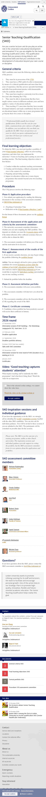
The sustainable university (11, 755)
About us (5, 752)
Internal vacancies (8, 758)
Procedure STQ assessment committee (22, 687)
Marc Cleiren (13, 477)
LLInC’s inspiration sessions (27, 419)
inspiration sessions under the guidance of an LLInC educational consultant (20, 265)
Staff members (22, 2)
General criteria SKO (16, 664)
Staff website (5, 27)
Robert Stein (14, 508)
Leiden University (5, 2)
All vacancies (6, 762)
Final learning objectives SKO (19, 672)
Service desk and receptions (11, 731)
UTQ (32, 79)
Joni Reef (12, 498)
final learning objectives (15, 151)
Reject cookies (27, 794)
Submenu (6, 31)
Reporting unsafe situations (11, 776)
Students (14, 2)
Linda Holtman (14, 519)
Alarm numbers (7, 773)
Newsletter (6, 784)
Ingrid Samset (14, 530)
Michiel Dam (13, 549)
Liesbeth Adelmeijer (11, 540)
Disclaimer (5, 744)
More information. (27, 791)
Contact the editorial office (11, 737)
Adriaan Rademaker (16, 467)
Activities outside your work (11, 765)
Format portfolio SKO (16, 679)
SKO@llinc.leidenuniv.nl (13, 202)
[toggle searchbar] (43, 6)
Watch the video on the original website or (19, 393)
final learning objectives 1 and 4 (31, 209)
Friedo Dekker (14, 488)
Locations (5, 734)
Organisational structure (33, 2)
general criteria (33, 232)
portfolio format (26, 257)
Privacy (4, 741)
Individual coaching (27, 272)
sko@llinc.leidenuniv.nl (32, 566)
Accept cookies (14, 398)
